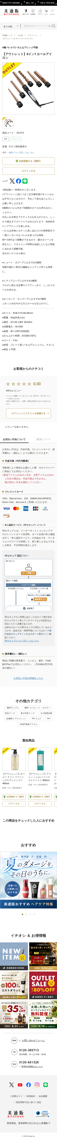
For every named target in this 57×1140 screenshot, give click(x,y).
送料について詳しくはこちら (21, 152)
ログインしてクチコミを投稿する (28, 413)
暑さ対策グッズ (28, 713)
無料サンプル (13, 708)
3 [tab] (30, 914)
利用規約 (30, 1096)
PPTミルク (36, 718)
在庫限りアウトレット (16, 718)
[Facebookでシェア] (18, 181)
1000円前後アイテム (28, 724)
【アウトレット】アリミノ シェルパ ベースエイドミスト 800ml (39, 777)
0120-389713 (29, 1050)
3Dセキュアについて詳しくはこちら (22, 641)
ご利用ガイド (16, 1096)
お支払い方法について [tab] (14, 439)
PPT (49, 718)
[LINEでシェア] (25, 181)
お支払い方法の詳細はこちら (28, 678)
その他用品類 (46, 713)
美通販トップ (7, 35)
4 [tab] (34, 914)
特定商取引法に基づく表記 (28, 1102)
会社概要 (43, 1096)
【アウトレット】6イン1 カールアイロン (17, 39)
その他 (20, 35)
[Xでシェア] (12, 181)
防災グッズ (10, 713)
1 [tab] (23, 914)
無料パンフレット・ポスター (37, 708)
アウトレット (33, 35)
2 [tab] (27, 914)
